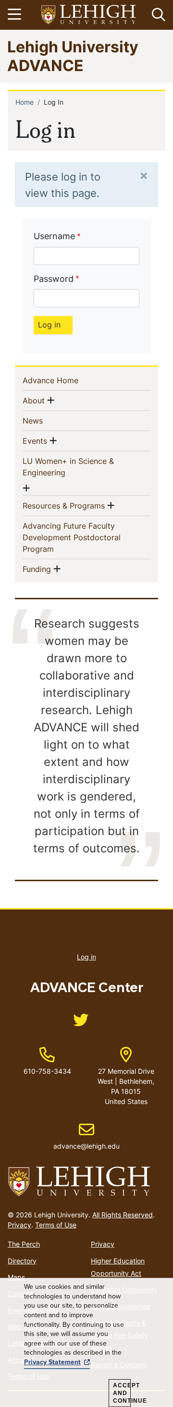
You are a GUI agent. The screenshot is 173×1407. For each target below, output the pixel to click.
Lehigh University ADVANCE (72, 55)
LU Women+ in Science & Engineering (68, 467)
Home (24, 102)
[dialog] (86, 1342)
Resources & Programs (64, 505)
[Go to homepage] (86, 1181)
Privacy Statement (52, 1362)
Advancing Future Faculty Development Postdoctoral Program (72, 537)
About (34, 400)
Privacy (19, 1224)
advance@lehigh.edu (86, 1136)
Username (54, 236)
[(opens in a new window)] (89, 15)
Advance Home (66, 380)
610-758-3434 (47, 1071)
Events (35, 440)
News (48, 420)
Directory (22, 1260)
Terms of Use (55, 1224)
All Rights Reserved (122, 1214)
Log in (86, 956)
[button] (157, 15)
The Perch (24, 1244)
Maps (16, 1277)
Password (54, 279)
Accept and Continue (122, 1393)
